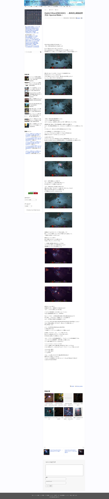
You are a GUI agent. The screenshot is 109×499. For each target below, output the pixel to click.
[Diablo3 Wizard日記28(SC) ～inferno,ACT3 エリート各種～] (68, 411)
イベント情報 (29, 6)
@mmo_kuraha (79, 386)
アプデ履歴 (40, 6)
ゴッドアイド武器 (35, 40)
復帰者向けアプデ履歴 (33, 36)
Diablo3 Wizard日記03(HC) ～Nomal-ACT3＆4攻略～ (58, 405)
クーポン (45, 6)
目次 (25, 6)
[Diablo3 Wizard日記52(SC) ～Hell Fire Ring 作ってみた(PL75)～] (49, 397)
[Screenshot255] (58, 156)
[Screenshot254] (58, 113)
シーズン (61, 6)
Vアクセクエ (28, 42)
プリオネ (34, 37)
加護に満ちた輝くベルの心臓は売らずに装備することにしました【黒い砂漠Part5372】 (35, 110)
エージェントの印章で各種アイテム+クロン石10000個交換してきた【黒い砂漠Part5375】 (33, 139)
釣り (70, 6)
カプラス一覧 (36, 45)
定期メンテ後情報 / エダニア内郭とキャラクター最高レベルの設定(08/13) (35, 125)
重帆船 (35, 44)
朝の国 (31, 38)
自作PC (49, 6)
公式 (37, 32)
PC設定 (33, 29)
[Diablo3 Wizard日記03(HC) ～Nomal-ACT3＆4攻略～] (58, 397)
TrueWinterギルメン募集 (31, 32)
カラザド (37, 38)
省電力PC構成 (29, 29)
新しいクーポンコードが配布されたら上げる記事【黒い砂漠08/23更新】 (35, 84)
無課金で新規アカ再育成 (31, 31)
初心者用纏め (55, 6)
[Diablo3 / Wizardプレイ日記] (49, 411)
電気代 (37, 29)
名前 (46, 477)
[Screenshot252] (58, 68)
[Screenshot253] (58, 94)
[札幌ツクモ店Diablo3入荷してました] (78, 411)
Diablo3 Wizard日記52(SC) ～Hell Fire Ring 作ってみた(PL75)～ (49, 405)
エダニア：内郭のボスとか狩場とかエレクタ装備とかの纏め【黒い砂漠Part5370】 (35, 120)
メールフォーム (33, 191)
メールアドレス (49, 481)
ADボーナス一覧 (29, 45)
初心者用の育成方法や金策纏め (32, 30)
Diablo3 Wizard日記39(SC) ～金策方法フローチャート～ (68, 405)
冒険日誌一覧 (37, 39)
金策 (67, 6)
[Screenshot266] (58, 263)
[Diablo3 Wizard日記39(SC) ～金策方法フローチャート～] (68, 397)
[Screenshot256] (58, 176)
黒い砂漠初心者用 (29, 26)
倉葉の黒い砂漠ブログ (34, 2)
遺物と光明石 (28, 40)
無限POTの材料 (29, 43)
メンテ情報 (35, 6)
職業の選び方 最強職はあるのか (32, 27)
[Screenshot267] (58, 301)
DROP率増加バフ (29, 44)
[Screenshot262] (58, 227)
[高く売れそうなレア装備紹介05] (58, 411)
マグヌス (27, 38)
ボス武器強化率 (29, 46)
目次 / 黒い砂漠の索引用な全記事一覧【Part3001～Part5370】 (35, 105)
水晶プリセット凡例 (30, 39)
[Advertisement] (64, 31)
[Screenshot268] (58, 282)
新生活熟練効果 (29, 37)
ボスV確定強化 (35, 42)
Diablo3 (78, 18)
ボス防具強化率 (36, 46)
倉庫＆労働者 (35, 43)
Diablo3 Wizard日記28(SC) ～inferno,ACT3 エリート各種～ (68, 419)
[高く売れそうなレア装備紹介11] (78, 397)
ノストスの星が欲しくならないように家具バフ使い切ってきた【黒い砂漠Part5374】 (35, 89)
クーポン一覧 (37, 26)
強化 (64, 6)
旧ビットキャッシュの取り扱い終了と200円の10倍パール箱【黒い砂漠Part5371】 (35, 115)
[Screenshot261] (58, 208)
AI (58, 495)
